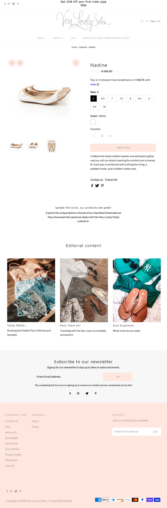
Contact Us (11, 421)
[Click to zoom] (75, 62)
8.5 (139, 98)
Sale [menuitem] (73, 38)
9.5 (94, 107)
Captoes (83, 47)
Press (35, 426)
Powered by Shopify (60, 501)
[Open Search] (142, 21)
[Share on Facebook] (92, 186)
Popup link (111, 179)
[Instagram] (9, 4)
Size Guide (11, 443)
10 (104, 107)
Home (74, 47)
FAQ (7, 426)
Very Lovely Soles (37, 501)
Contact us (96, 179)
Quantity (95, 129)
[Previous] (11, 62)
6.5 (103, 98)
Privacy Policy (13, 454)
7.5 (121, 98)
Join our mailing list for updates (130, 420)
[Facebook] (4, 4)
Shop (40, 38)
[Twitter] (13, 4)
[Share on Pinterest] (102, 186)
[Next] (19, 62)
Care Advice (12, 449)
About (57, 38)
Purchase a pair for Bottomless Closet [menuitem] (106, 38)
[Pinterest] (18, 4)
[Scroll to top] (160, 501)
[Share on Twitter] (97, 186)
